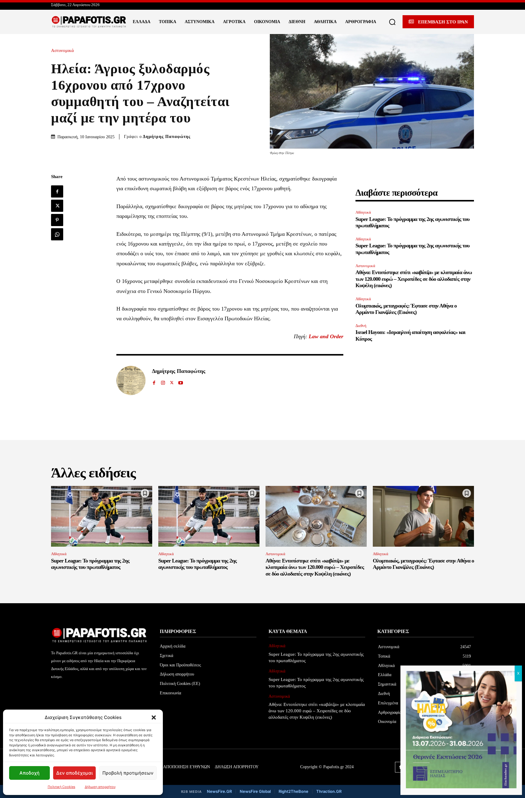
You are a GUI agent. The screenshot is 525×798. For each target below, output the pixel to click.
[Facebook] (57, 191)
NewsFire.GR (219, 791)
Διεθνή (360, 325)
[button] (154, 717)
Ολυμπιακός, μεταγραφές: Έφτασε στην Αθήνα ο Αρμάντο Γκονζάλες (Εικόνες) (406, 309)
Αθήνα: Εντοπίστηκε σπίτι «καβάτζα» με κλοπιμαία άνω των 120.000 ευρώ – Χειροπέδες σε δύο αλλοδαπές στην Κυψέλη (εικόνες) (413, 278)
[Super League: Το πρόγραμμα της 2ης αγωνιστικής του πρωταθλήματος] (101, 516)
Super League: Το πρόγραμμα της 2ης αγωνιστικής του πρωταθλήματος (90, 564)
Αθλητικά (363, 212)
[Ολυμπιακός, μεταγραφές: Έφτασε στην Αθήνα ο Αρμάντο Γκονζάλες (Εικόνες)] (423, 516)
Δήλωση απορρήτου (100, 787)
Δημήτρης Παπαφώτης (166, 136)
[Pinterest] (57, 220)
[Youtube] (180, 381)
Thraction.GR (328, 791)
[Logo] (89, 22)
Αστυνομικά (62, 50)
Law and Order (326, 336)
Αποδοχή (29, 773)
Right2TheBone (293, 791)
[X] (57, 206)
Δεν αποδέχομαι (74, 773)
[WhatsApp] (57, 234)
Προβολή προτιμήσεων (127, 773)
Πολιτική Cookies (61, 787)
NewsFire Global (255, 791)
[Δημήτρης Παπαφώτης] (131, 380)
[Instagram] (163, 381)
